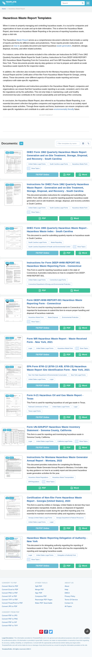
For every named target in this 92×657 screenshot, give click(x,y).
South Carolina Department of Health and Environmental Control (49, 247)
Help (66, 589)
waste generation (64, 46)
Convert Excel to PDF (10, 589)
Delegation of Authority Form (67, 555)
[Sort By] (88, 143)
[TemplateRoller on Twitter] (51, 632)
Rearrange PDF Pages (43, 600)
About (67, 586)
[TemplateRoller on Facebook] (46, 632)
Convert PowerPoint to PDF (12, 603)
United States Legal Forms (37, 164)
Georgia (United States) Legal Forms (40, 518)
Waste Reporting (56, 242)
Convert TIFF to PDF (10, 600)
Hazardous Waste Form (79, 164)
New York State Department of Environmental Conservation (47, 375)
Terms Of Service (71, 600)
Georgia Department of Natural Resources (70, 518)
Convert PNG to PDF (10, 593)
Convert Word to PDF (10, 586)
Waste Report (22, 40)
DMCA (67, 593)
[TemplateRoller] (8, 3)
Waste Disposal (53, 317)
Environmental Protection (70, 317)
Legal (30, 348)
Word (84, 175)
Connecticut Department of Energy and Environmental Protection (49, 284)
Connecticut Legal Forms (58, 280)
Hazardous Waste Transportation (63, 477)
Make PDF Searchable (43, 603)
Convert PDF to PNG (10, 619)
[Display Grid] (83, 143)
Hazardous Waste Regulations (38, 477)
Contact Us (69, 603)
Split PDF (38, 586)
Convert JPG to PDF (9, 606)
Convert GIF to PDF (9, 596)
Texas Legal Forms (34, 411)
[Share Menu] (87, 631)
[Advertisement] (46, 124)
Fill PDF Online (42, 175)
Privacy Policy (70, 596)
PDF (69, 175)
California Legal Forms (65, 441)
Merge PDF (39, 589)
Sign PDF (38, 593)
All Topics (68, 606)
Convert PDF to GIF (9, 622)
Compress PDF (41, 596)
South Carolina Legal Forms (59, 164)
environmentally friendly (64, 109)
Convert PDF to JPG (9, 615)
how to (17, 46)
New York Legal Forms (78, 375)
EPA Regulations (33, 482)
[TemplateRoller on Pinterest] (41, 632)
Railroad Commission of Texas (38, 407)
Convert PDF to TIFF (10, 625)
